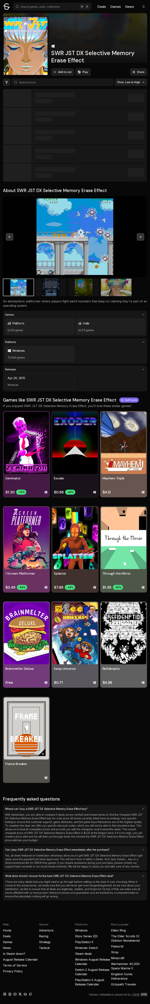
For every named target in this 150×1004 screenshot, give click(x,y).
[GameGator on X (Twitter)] (20, 994)
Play (85, 71)
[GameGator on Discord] (25, 994)
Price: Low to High (128, 82)
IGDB (135, 994)
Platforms (10, 342)
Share (141, 71)
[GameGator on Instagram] (5, 994)
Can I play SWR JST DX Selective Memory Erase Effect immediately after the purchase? (57, 849)
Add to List (65, 71)
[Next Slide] (140, 237)
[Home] (6, 6)
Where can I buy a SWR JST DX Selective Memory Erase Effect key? (46, 808)
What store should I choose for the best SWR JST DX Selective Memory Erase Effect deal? (59, 875)
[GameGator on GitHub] (30, 994)
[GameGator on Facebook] (10, 994)
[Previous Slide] (9, 237)
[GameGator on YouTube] (15, 994)
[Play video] (75, 237)
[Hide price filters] (6, 82)
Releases (10, 369)
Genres (9, 314)
